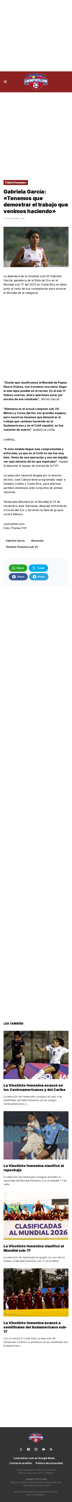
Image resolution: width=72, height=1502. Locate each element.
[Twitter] (21, 1449)
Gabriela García (15, 540)
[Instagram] (36, 1449)
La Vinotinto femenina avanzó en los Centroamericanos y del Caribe (34, 1087)
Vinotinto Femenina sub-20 (22, 546)
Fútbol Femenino (15, 182)
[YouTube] (43, 1449)
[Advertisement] (36, 35)
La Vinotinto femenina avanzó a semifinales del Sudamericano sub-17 (35, 1327)
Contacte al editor (20, 1463)
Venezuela (37, 540)
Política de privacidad (49, 1463)
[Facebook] (28, 1449)
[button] (5, 82)
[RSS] (51, 1449)
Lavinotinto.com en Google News (34, 1458)
